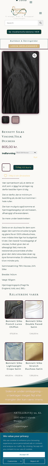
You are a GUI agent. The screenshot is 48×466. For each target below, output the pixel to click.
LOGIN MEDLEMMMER (24, 46)
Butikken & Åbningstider (24, 41)
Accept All (24, 454)
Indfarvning (8, 153)
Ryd (35, 157)
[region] (24, 449)
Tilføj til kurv (23, 167)
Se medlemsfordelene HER (24, 32)
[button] (34, 55)
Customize (12, 461)
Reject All (34, 461)
